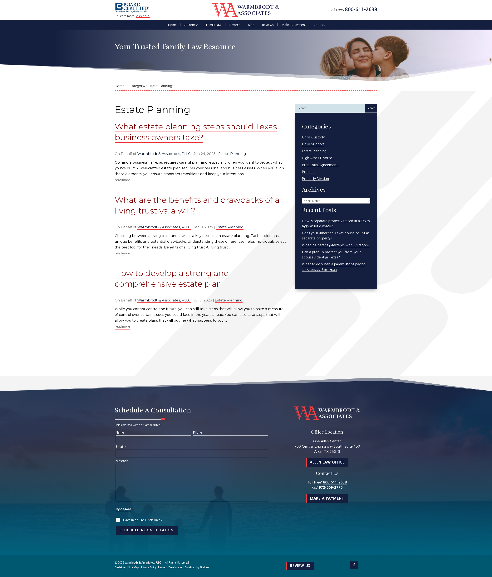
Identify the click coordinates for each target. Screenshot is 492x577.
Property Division (315, 178)
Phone (197, 432)
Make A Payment (293, 24)
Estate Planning (232, 154)
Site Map (133, 567)
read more (122, 180)
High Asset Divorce (317, 158)
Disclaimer (123, 509)
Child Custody (313, 137)
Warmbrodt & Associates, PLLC (164, 154)
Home (172, 24)
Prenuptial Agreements (320, 165)
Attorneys (191, 24)
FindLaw (204, 567)
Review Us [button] (300, 566)
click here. (143, 15)
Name (120, 432)
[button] (488, 549)
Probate (308, 172)
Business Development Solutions (177, 567)
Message (122, 460)
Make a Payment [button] (327, 498)
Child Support (313, 144)
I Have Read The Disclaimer (141, 520)
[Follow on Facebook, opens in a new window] (354, 565)
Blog (251, 24)
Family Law (214, 24)
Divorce (234, 24)
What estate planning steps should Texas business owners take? (196, 132)
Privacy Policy (148, 567)
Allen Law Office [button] (327, 462)
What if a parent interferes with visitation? (336, 245)
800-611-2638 (361, 9)
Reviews (268, 24)
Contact (319, 24)
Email (121, 446)
